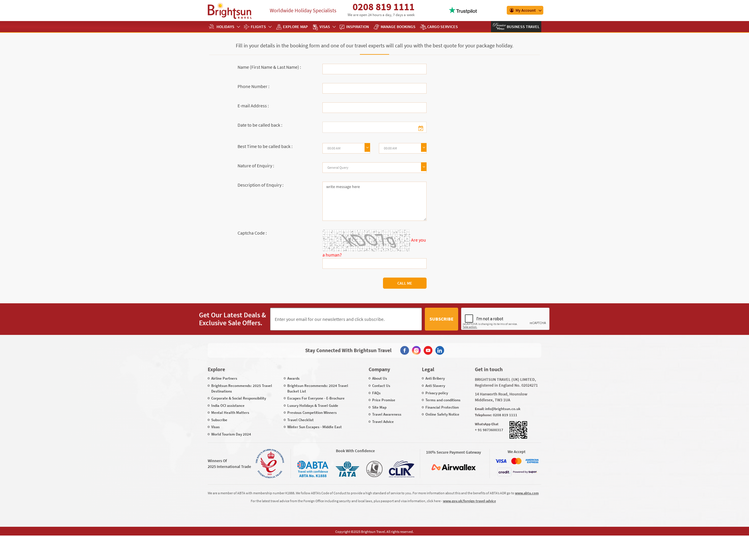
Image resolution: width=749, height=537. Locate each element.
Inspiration (357, 26)
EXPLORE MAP (295, 26)
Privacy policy (436, 392)
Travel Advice (383, 421)
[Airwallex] (453, 467)
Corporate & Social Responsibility (238, 398)
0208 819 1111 (384, 7)
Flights (258, 26)
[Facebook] (404, 350)
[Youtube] (428, 350)
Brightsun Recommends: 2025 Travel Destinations (241, 388)
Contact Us (381, 385)
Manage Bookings (398, 26)
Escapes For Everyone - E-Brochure (316, 398)
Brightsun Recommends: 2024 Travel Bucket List (317, 388)
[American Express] (532, 461)
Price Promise (383, 399)
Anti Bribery (435, 378)
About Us (379, 378)
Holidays (225, 26)
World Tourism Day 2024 (231, 434)
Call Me (404, 283)
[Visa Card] (501, 461)
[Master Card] (516, 461)
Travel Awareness (386, 414)
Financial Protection (442, 407)
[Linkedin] (439, 350)
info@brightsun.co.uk (502, 408)
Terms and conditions (443, 399)
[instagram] (416, 350)
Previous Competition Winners (312, 412)
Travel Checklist (300, 419)
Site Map (379, 407)
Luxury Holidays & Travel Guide (312, 405)
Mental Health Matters (230, 412)
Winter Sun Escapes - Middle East (314, 426)
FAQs (376, 392)
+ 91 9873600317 (489, 429)
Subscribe (441, 319)
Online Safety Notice (442, 414)
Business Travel (523, 26)
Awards (293, 378)
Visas (324, 26)
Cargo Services (442, 26)
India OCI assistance (228, 405)
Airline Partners (224, 378)
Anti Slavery (435, 385)
